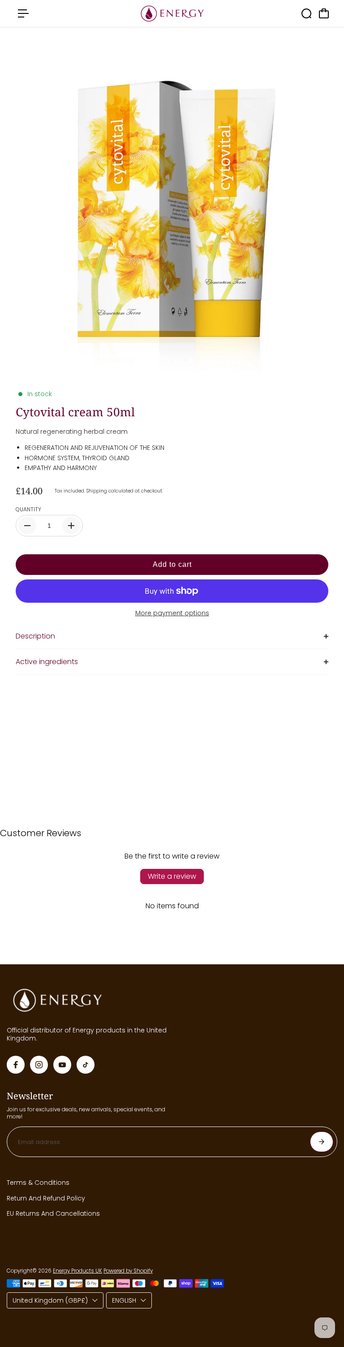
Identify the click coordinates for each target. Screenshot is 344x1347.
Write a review (172, 876)
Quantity (28, 509)
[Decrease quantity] (27, 525)
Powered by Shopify (128, 1270)
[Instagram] (39, 1065)
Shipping (96, 491)
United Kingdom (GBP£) (50, 1300)
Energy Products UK (77, 1270)
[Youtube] (62, 1065)
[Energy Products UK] (172, 13)
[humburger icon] (23, 13)
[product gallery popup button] (321, 366)
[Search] (306, 13)
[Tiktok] (86, 1065)
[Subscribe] (321, 1141)
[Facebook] (16, 1065)
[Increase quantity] (71, 525)
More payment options (172, 613)
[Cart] (324, 13)
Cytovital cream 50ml (75, 412)
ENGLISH (124, 1300)
